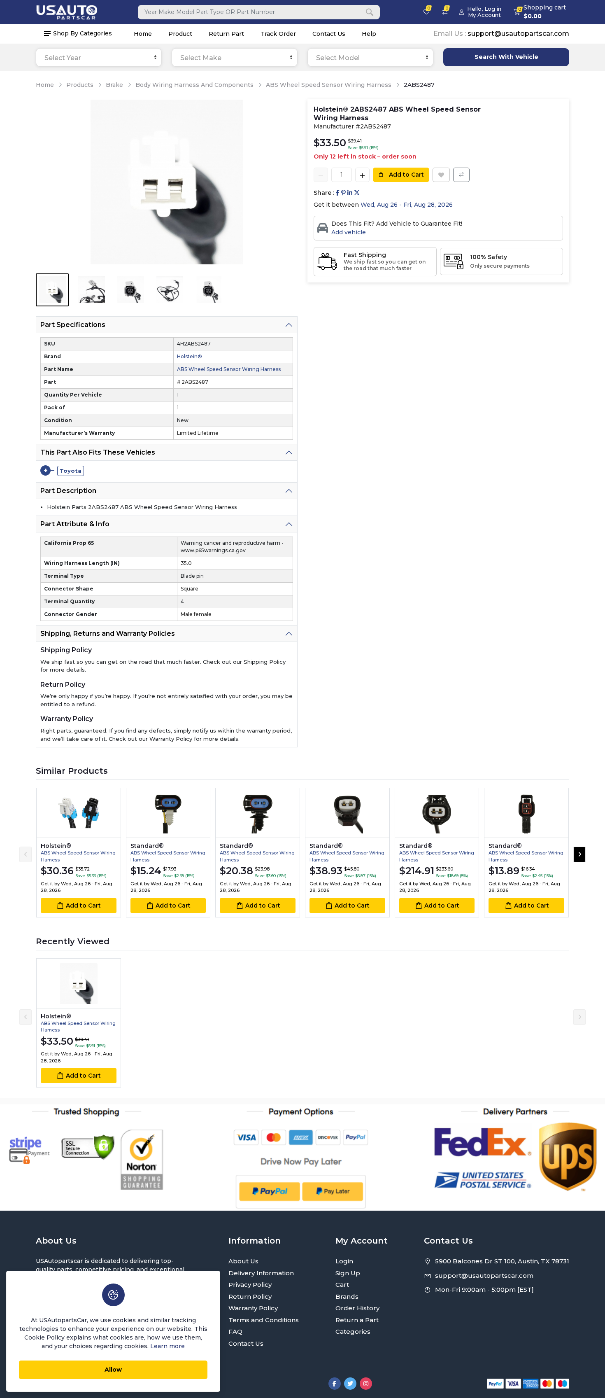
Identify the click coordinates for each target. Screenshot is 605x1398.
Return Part (226, 33)
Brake (114, 85)
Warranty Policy (253, 1308)
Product (180, 33)
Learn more (167, 1346)
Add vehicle (348, 232)
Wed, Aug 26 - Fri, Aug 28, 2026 (407, 204)
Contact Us (328, 33)
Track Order (278, 33)
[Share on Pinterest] (343, 193)
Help (369, 33)
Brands (346, 1296)
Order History (357, 1308)
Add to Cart (405, 174)
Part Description (68, 491)
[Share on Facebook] (338, 193)
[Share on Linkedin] (349, 193)
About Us (243, 1261)
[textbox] (98, 58)
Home (143, 33)
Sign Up (347, 1273)
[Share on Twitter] (357, 193)
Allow (113, 1369)
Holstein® (189, 356)
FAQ (235, 1331)
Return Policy (250, 1296)
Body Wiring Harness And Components (194, 85)
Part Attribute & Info (74, 524)
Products (79, 85)
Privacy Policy (250, 1284)
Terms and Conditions (263, 1320)
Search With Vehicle (506, 57)
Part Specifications (72, 325)
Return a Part (357, 1320)
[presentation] (25, 854)
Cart (342, 1284)
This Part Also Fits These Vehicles (97, 452)
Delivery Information (261, 1273)
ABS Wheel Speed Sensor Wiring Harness (328, 85)
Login (344, 1261)
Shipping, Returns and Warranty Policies (107, 633)
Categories (352, 1331)
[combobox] (99, 57)
